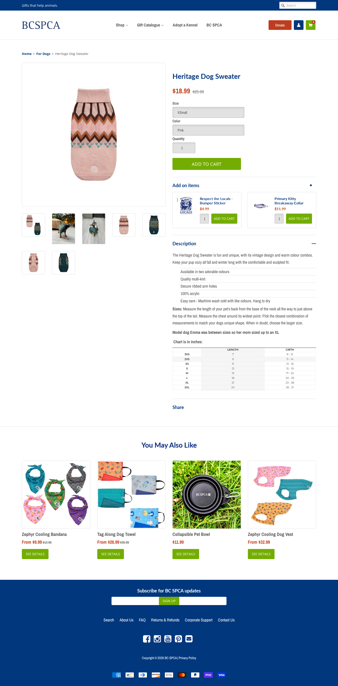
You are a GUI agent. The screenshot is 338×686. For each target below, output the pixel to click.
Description (184, 243)
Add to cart (224, 218)
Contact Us (226, 620)
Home (27, 54)
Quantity (178, 138)
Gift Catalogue (149, 25)
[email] (189, 641)
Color (176, 120)
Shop (120, 25)
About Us (126, 620)
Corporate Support (198, 620)
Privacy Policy (187, 657)
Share (178, 407)
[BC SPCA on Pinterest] (178, 641)
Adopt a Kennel (185, 25)
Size (175, 103)
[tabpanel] (207, 210)
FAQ (142, 620)
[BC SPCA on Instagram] (157, 641)
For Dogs (43, 54)
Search (108, 620)
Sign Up (169, 601)
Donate (280, 25)
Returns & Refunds (165, 620)
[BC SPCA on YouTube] (168, 641)
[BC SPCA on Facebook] (146, 641)
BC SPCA (214, 25)
